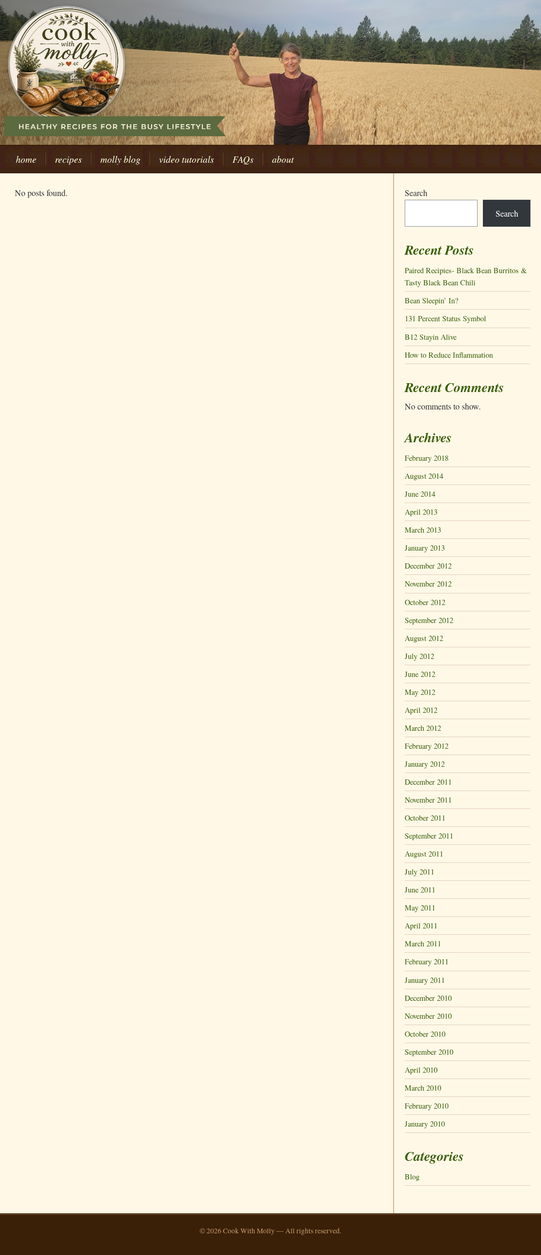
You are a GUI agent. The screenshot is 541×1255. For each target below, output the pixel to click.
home (26, 159)
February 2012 (427, 746)
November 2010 (428, 1016)
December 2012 (428, 566)
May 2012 (420, 692)
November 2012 (428, 584)
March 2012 (423, 728)
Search (416, 192)
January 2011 (425, 980)
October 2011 (425, 818)
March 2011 (423, 943)
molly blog (120, 159)
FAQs (243, 159)
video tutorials (186, 159)
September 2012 (429, 620)
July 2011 (419, 872)
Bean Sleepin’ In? (431, 300)
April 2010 (421, 1070)
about (283, 159)
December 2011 (428, 782)
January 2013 (425, 548)
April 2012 (421, 710)
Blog (412, 1177)
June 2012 (420, 674)
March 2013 (423, 530)
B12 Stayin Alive (430, 337)
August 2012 (424, 638)
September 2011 (429, 836)
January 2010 (425, 1124)
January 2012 (425, 764)
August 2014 (424, 476)
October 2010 (425, 1034)
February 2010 (427, 1106)
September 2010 (429, 1052)
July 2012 (419, 656)
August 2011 (424, 854)
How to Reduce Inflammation (449, 355)
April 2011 (421, 926)
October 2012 (425, 602)
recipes (68, 159)
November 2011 (428, 800)
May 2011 (420, 908)
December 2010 (428, 998)
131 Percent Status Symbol (445, 318)
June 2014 (420, 494)
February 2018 (427, 458)
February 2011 (427, 961)
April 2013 (421, 512)
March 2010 (423, 1088)
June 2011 (420, 890)
